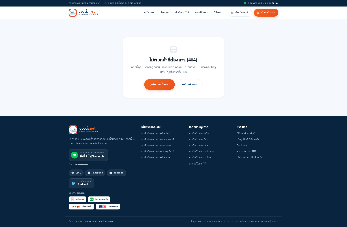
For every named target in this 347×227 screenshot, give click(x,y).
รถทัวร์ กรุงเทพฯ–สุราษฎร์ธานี (157, 151)
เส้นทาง (164, 12)
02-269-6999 (80, 165)
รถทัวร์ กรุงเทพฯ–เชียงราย (155, 157)
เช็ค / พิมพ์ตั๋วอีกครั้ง (248, 139)
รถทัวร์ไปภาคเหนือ (199, 133)
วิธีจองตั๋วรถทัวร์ (246, 133)
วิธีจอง (218, 12)
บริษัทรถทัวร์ (181, 12)
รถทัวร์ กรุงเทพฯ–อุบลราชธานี (157, 139)
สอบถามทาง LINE (246, 151)
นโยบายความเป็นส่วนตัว (249, 157)
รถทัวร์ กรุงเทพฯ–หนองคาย (156, 145)
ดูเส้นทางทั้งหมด (159, 84)
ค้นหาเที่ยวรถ (268, 12)
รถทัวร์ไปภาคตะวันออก (201, 151)
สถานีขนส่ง (201, 12)
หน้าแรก (149, 12)
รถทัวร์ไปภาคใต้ (197, 164)
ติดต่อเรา (242, 145)
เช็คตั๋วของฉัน (242, 12)
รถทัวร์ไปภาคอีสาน (199, 139)
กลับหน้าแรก (190, 84)
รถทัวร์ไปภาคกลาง (199, 145)
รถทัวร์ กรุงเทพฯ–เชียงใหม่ (155, 133)
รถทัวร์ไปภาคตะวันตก (200, 157)
